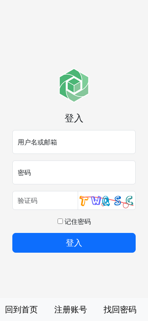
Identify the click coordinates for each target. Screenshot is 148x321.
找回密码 (120, 309)
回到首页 (21, 309)
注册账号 (70, 309)
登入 (74, 242)
